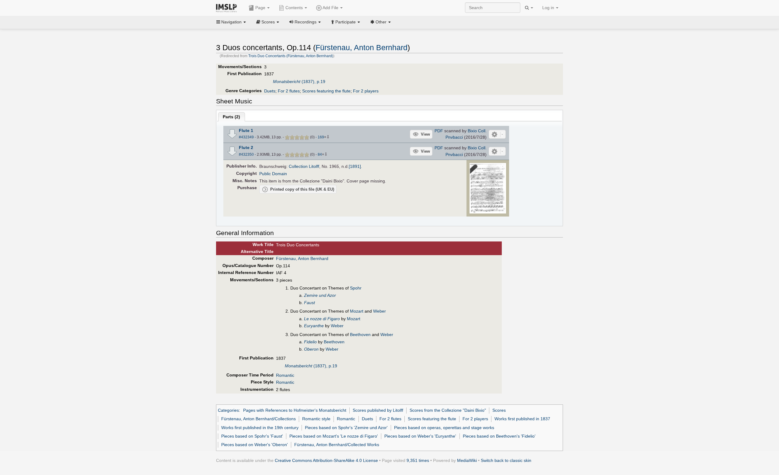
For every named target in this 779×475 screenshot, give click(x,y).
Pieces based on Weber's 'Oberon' (254, 444)
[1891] (355, 166)
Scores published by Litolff (378, 410)
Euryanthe (314, 325)
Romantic (285, 375)
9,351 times (418, 460)
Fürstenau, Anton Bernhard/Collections (258, 418)
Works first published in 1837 (522, 418)
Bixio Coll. (477, 130)
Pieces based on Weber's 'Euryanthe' (420, 436)
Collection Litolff (304, 166)
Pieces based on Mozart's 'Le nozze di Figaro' (333, 436)
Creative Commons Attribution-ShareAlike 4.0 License (326, 460)
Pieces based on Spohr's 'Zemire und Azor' (346, 427)
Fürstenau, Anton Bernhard (361, 47)
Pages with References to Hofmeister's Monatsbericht (294, 410)
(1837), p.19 (299, 81)
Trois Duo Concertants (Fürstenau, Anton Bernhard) (290, 56)
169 (321, 137)
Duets (269, 90)
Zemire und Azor (320, 295)
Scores (499, 410)
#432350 (246, 154)
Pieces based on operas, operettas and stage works (444, 427)
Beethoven (360, 334)
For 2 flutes (289, 90)
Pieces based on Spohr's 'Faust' (252, 436)
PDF (439, 130)
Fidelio (310, 341)
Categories (228, 410)
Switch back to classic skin (506, 460)
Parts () (231, 116)
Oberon (311, 349)
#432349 (246, 137)
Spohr (356, 288)
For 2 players (366, 90)
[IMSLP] (227, 7)
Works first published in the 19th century (260, 427)
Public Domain (273, 173)
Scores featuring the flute (326, 90)
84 (320, 154)
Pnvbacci (454, 137)
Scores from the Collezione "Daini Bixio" (448, 410)
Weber (379, 311)
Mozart (356, 311)
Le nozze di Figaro (322, 318)
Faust (309, 302)
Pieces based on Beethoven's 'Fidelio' (499, 436)
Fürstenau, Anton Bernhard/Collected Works (336, 444)
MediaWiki (467, 460)
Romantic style (316, 418)
